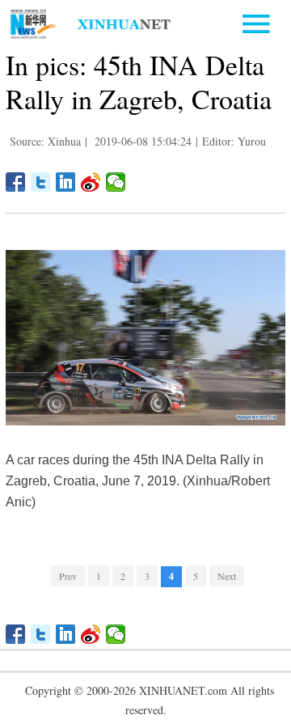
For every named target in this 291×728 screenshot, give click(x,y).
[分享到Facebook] (16, 182)
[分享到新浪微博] (91, 182)
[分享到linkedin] (66, 182)
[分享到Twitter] (41, 182)
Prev (68, 575)
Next (226, 575)
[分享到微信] (116, 182)
